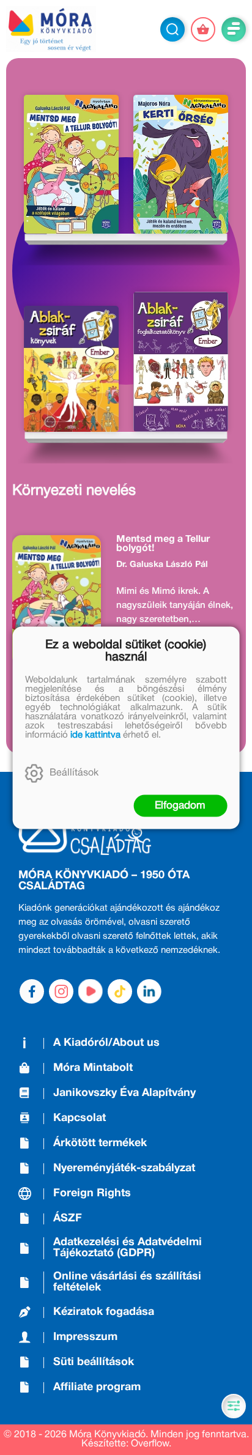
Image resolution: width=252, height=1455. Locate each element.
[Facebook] (32, 991)
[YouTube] (90, 991)
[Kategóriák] (233, 1406)
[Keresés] (172, 29)
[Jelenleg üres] (203, 29)
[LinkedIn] (149, 991)
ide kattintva (95, 734)
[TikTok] (120, 991)
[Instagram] (61, 991)
